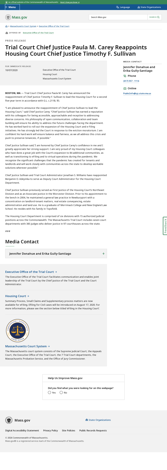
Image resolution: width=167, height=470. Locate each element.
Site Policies (68, 430)
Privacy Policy (50, 430)
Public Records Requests (93, 430)
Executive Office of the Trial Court (54, 26)
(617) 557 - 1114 (131, 81)
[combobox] (125, 17)
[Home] (6, 26)
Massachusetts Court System (23, 26)
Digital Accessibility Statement (22, 430)
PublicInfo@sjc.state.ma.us (137, 93)
